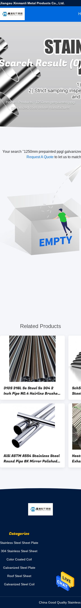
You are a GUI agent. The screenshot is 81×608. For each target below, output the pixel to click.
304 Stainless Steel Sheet (19, 551)
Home (11, 102)
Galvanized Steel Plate (19, 567)
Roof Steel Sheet (19, 576)
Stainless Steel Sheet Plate (19, 543)
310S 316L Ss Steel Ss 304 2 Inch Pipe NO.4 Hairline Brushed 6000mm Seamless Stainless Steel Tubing (32, 390)
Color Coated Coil (19, 559)
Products (25, 102)
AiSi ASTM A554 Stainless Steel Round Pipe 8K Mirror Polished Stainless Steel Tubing (32, 458)
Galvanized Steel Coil (19, 584)
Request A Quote (40, 157)
